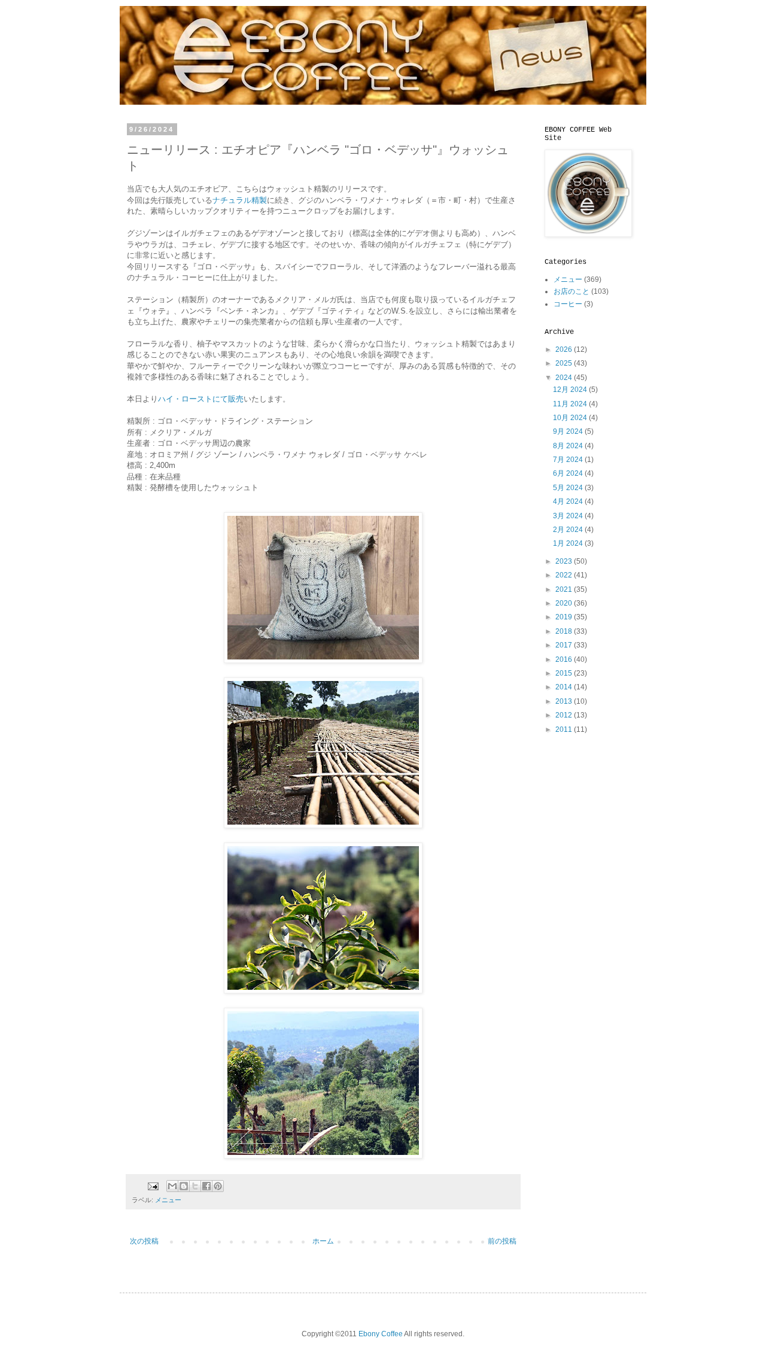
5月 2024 (569, 488)
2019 (564, 617)
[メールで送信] (172, 1186)
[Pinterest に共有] (218, 1186)
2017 (564, 645)
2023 (564, 561)
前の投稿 (502, 1241)
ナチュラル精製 (239, 200)
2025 (564, 363)
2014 (564, 687)
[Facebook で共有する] (206, 1186)
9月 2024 (569, 431)
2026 (564, 349)
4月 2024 (569, 501)
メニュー (168, 1199)
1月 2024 (569, 543)
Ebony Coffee (380, 1334)
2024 (564, 377)
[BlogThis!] (184, 1186)
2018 (564, 631)
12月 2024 (571, 389)
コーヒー (568, 304)
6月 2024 (569, 473)
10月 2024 (571, 418)
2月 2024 (569, 529)
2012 (564, 715)
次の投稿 (144, 1241)
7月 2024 (569, 459)
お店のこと (571, 291)
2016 (564, 659)
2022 (564, 575)
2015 (564, 673)
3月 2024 (569, 516)
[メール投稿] (152, 1185)
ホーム (323, 1241)
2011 (564, 729)
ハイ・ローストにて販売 (201, 398)
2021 (564, 589)
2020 (564, 603)
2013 (564, 701)
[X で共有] (195, 1186)
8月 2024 (569, 446)
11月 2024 (571, 404)
